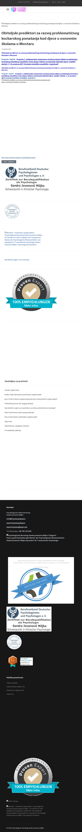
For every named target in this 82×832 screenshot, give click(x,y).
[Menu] (7, 9)
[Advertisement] (41, 346)
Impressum (10, 694)
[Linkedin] (42, 4)
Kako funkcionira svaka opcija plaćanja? (19, 412)
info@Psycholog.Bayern (40, 2)
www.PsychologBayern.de (16, 527)
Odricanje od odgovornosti (15, 690)
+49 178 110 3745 (23, 2)
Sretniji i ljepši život (12, 390)
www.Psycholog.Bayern (15, 523)
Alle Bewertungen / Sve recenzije (17, 260)
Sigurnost (8, 421)
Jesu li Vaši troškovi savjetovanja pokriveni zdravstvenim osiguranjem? (31, 399)
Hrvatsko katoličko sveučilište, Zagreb (19, 78)
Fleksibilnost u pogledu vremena (17, 426)
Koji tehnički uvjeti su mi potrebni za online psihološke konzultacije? (30, 408)
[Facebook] (39, 4)
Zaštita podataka (12, 683)
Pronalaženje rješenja (13, 430)
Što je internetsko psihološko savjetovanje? (21, 417)
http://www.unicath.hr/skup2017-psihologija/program (19, 157)
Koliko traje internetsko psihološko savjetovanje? (23, 394)
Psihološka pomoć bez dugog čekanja (19, 403)
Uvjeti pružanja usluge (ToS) (15, 687)
